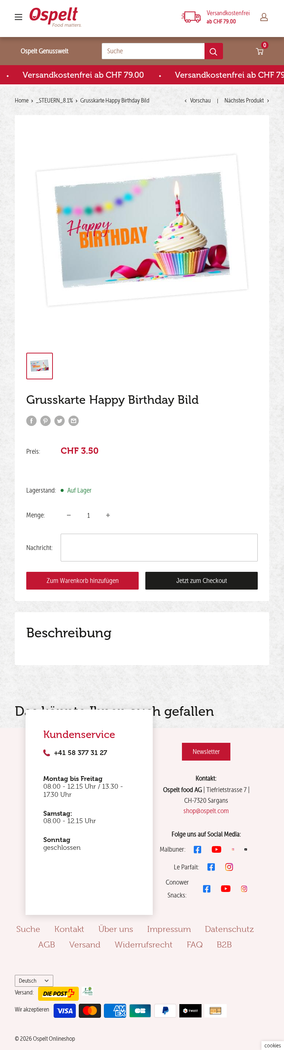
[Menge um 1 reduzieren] (69, 515)
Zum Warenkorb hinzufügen (83, 580)
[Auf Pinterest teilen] (45, 420)
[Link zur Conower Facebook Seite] (206, 889)
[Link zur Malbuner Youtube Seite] (217, 849)
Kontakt (69, 929)
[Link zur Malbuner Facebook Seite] (197, 849)
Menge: (35, 515)
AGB (46, 944)
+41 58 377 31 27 (80, 753)
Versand (85, 944)
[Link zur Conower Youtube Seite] (226, 888)
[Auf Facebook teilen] (31, 420)
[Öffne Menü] (18, 17)
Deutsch (28, 980)
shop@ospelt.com (206, 810)
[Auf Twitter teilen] (59, 420)
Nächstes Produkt (244, 100)
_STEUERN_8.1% (54, 100)
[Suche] (213, 51)
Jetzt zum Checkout (201, 580)
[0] (260, 51)
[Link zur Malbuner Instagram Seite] (233, 849)
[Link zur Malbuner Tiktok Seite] (245, 849)
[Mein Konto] (264, 17)
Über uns (115, 929)
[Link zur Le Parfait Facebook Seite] (211, 867)
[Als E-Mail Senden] (73, 420)
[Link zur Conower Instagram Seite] (244, 889)
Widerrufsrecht (144, 944)
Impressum (169, 929)
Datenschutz (229, 929)
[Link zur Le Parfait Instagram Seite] (229, 867)
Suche (28, 929)
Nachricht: (39, 547)
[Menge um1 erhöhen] (108, 515)
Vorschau (200, 100)
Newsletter (206, 751)
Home (21, 100)
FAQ (195, 944)
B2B (224, 944)
